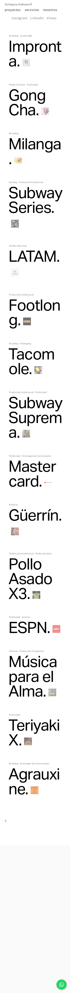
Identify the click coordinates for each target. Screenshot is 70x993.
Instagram (19, 18)
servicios (32, 10)
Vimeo (52, 18)
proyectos (13, 10)
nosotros (50, 10)
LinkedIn (37, 18)
